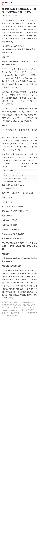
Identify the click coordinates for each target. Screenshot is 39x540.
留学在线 (4, 16)
